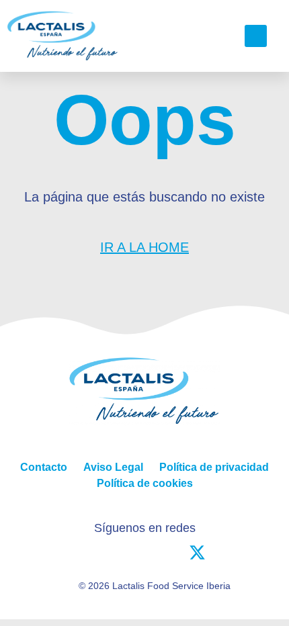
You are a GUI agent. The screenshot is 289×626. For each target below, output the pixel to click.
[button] (213, 36)
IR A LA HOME (144, 247)
